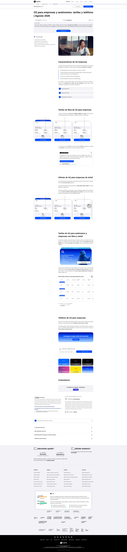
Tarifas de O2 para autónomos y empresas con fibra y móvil (44, 44)
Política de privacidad (111, 549)
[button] (43, 124)
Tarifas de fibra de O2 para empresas (40, 41)
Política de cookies (71, 539)
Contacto (47, 539)
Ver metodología (62, 305)
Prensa (51, 539)
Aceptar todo (112, 544)
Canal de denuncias (84, 539)
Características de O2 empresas (40, 39)
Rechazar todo (121, 544)
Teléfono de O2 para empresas (39, 46)
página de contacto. (51, 460)
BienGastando (78, 539)
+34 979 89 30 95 (64, 546)
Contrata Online (62, 288)
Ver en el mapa (74, 452)
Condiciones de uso (119, 549)
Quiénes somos (42, 539)
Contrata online (62, 295)
